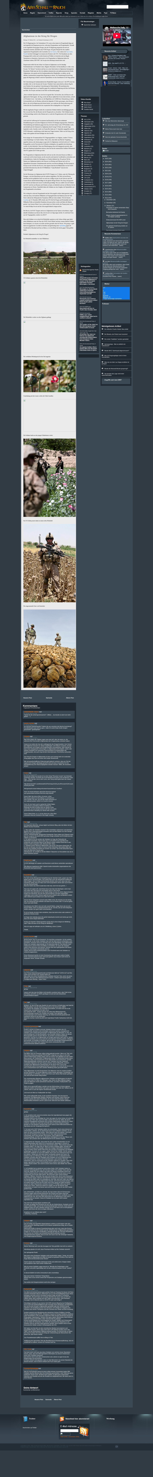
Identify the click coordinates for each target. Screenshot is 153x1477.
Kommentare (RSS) (74, 1436)
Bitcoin (86, 157)
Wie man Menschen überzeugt (114, 121)
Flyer (105, 13)
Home (25, 13)
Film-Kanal (87, 102)
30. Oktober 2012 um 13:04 (30, 1244)
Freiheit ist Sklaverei (111, 141)
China (86, 175)
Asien (86, 144)
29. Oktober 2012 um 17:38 (30, 861)
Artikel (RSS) (64, 1436)
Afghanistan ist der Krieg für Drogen (40, 36)
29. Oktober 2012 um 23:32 (30, 971)
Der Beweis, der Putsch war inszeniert (115, 334)
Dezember (109, 200)
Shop (66, 13)
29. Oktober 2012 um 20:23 (30, 938)
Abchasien (87, 122)
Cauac (26, 773)
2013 (106, 195)
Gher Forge (27, 1349)
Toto (25, 822)
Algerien (86, 133)
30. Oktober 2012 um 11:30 (30, 1110)
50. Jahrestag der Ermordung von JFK (116, 125)
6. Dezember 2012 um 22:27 (30, 1350)
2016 (106, 186)
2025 (106, 158)
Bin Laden (87, 155)
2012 (106, 198)
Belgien (86, 151)
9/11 (85, 119)
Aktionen (87, 131)
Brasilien (87, 166)
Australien (87, 146)
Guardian (25, 200)
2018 (106, 179)
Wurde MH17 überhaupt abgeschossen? (116, 350)
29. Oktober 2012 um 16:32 (30, 774)
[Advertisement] (48, 23)
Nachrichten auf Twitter (30, 1427)
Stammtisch (42, 13)
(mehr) (121, 245)
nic (106, 261)
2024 (106, 161)
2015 (106, 189)
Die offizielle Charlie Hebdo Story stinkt (116, 329)
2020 (106, 173)
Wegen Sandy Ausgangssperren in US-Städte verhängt (116, 216)
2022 (106, 167)
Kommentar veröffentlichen (31, 1390)
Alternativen (88, 135)
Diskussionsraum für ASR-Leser (116, 220)
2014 (106, 192)
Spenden (74, 13)
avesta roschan (29, 723)
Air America (53, 52)
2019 (106, 176)
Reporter (59, 13)
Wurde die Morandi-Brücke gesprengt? (116, 368)
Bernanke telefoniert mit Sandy (115, 212)
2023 (106, 164)
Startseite (49, 698)
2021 (106, 170)
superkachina (109, 249)
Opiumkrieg (62, 225)
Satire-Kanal (88, 107)
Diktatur (86, 189)
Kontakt (82, 13)
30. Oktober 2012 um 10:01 (30, 1028)
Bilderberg (87, 153)
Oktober (108, 206)
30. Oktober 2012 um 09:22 (30, 1004)
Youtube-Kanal (88, 109)
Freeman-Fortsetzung (31, 1026)
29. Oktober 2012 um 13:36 (30, 725)
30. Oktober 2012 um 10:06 (30, 1052)
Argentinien (87, 137)
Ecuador (86, 191)
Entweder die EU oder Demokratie (115, 133)
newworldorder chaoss (31, 712)
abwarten (27, 970)
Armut (86, 142)
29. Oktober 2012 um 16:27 (30, 738)
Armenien (87, 139)
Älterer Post (70, 698)
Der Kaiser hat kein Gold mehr (115, 230)
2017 (106, 183)
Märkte (99, 13)
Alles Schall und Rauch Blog (38, 1445)
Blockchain (87, 162)
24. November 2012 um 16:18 (31, 1290)
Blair (85, 160)
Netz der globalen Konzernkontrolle (116, 137)
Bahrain (86, 148)
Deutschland (88, 186)
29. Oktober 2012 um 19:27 (30, 876)
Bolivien (86, 164)
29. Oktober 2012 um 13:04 (30, 713)
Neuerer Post (27, 698)
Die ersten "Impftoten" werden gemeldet (116, 339)
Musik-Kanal (88, 105)
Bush (85, 171)
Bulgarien (87, 169)
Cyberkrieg (87, 182)
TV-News (113, 13)
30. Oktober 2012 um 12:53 (30, 1222)
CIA (85, 177)
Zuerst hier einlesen (90, 25)
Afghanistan (88, 126)
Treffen (51, 13)
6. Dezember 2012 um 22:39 (30, 1370)
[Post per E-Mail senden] (21, 693)
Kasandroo (27, 875)
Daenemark (87, 184)
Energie (86, 193)
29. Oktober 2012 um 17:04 (30, 823)
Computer (87, 180)
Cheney (86, 173)
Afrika (86, 128)
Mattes (107, 238)
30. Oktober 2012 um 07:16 (30, 987)
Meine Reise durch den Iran (113, 129)
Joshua (107, 273)
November (109, 203)
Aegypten (87, 124)
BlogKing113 (28, 860)
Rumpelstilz (28, 1289)
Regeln (32, 13)
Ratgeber (91, 13)
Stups (26, 986)
